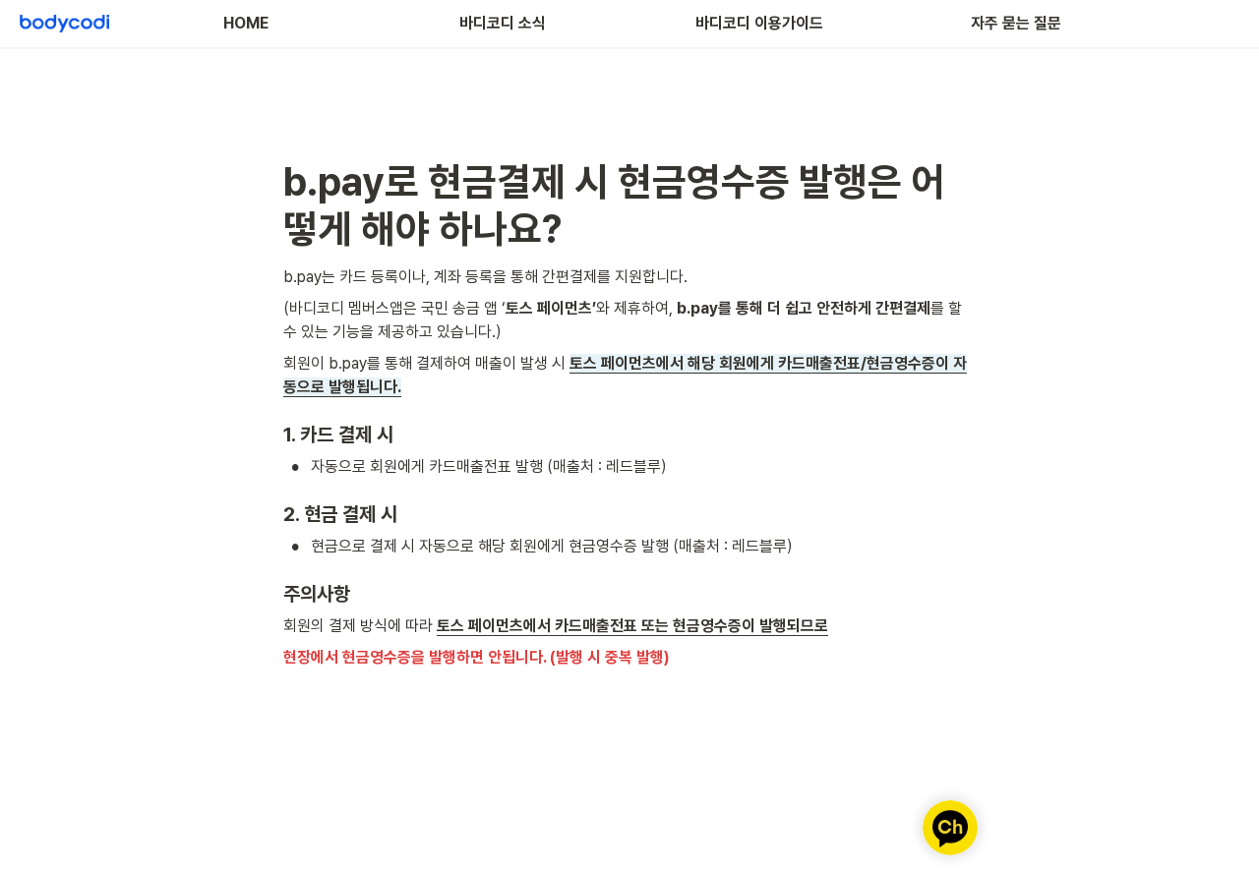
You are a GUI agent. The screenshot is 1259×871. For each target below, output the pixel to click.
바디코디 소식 (502, 23)
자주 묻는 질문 (1016, 23)
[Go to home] (64, 23)
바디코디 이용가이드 (759, 23)
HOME (246, 23)
